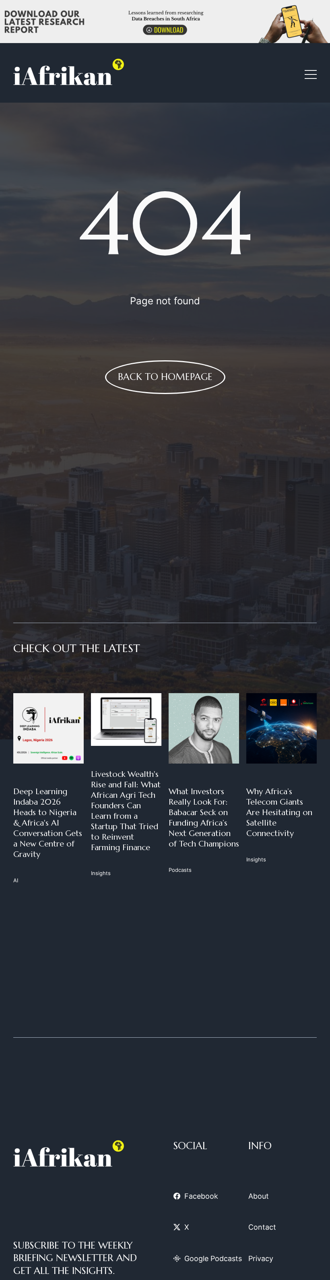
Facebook (201, 1196)
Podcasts (180, 870)
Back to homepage (165, 376)
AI (15, 880)
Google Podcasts (213, 1258)
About (258, 1196)
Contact (262, 1227)
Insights (101, 873)
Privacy (260, 1258)
